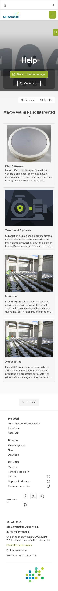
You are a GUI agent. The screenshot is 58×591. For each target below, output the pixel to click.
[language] (5, 5)
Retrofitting (14, 428)
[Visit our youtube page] (25, 505)
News (11, 450)
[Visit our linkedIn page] (42, 496)
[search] (53, 5)
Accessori (13, 432)
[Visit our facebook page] (25, 496)
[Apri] (52, 15)
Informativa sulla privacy (19, 545)
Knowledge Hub (16, 445)
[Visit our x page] (33, 496)
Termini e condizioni (18, 471)
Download (13, 454)
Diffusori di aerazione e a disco (24, 423)
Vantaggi (12, 467)
